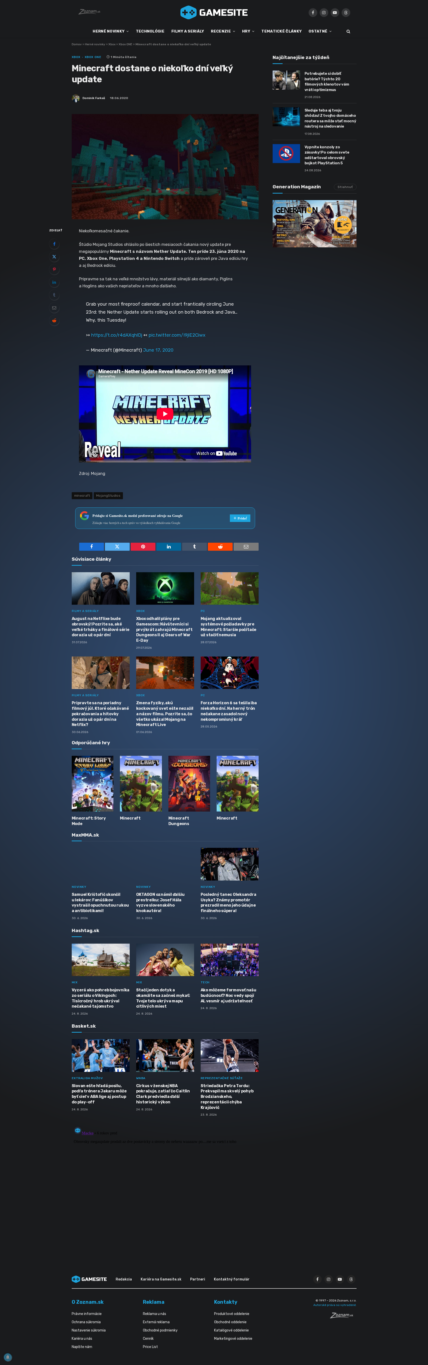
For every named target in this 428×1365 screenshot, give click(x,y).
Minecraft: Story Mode (89, 821)
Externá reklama (156, 1322)
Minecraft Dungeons (178, 821)
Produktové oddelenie (231, 1314)
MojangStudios (108, 495)
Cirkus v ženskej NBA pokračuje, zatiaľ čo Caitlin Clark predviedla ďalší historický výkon (163, 1093)
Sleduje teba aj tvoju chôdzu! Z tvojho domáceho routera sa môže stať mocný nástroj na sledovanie (330, 118)
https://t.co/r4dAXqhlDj (116, 335)
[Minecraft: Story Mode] (93, 784)
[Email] (54, 308)
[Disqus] (165, 1186)
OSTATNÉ (318, 31)
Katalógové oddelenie (231, 1330)
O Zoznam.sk (88, 1302)
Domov (77, 44)
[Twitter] (54, 257)
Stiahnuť (345, 187)
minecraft (82, 495)
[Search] (348, 31)
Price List (150, 1347)
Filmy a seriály (85, 611)
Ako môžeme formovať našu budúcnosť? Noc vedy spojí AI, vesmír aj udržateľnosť (228, 995)
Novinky (79, 887)
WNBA (140, 1078)
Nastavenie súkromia (89, 1330)
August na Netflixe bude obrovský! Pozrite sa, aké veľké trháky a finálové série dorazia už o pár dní (100, 626)
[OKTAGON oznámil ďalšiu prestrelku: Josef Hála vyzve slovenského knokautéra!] (165, 864)
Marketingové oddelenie (233, 1338)
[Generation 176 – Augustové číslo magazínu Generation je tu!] (315, 223)
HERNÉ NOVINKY (108, 31)
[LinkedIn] (54, 282)
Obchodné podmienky (160, 1330)
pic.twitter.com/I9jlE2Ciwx (177, 335)
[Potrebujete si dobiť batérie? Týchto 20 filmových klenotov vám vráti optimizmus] (286, 80)
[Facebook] (54, 244)
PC (203, 611)
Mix (75, 982)
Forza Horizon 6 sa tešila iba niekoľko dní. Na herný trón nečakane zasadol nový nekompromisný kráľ (229, 711)
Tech (205, 982)
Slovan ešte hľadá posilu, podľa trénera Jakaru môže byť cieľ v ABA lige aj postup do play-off (99, 1093)
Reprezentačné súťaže (222, 1078)
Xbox (111, 44)
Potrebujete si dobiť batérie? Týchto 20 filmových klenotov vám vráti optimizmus (327, 81)
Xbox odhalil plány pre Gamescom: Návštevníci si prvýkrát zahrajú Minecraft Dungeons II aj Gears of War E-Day (164, 629)
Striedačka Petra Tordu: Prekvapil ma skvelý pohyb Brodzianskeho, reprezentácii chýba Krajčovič (227, 1096)
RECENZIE (221, 31)
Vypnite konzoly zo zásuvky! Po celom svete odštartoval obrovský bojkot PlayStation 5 (327, 155)
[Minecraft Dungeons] (189, 784)
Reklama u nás (154, 1314)
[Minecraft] (141, 784)
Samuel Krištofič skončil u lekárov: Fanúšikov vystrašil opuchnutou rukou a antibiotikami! (100, 902)
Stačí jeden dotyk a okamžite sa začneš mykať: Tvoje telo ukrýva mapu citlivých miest (163, 998)
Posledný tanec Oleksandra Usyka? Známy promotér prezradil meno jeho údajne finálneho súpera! (228, 902)
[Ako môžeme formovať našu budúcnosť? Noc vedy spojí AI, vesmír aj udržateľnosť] (230, 960)
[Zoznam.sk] (343, 1317)
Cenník (148, 1338)
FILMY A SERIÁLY (187, 31)
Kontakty (225, 1302)
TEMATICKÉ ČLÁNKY (281, 31)
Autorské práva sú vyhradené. (335, 1305)
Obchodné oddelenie (230, 1322)
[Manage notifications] (8, 1357)
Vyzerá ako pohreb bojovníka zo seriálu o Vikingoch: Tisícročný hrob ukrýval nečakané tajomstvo (101, 998)
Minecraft (130, 818)
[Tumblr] (54, 295)
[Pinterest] (54, 269)
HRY (246, 31)
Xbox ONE (125, 44)
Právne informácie (87, 1314)
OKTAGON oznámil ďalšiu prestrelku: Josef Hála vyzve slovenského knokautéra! (160, 902)
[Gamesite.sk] (214, 12)
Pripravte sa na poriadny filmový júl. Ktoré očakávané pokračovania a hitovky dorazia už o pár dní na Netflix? (100, 714)
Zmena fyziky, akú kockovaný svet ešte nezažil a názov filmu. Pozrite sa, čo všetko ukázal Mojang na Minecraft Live (165, 714)
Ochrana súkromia (86, 1322)
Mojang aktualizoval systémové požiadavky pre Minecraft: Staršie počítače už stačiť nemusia (229, 626)
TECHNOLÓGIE (150, 31)
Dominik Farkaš (93, 98)
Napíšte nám (82, 1347)
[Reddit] (54, 320)
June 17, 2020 (158, 350)
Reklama (153, 1302)
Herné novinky (95, 44)
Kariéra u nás (82, 1338)
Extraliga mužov (87, 1078)
